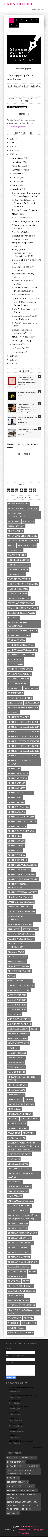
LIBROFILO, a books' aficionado (21, 1441)
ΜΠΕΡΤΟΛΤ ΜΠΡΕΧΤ (18, 1029)
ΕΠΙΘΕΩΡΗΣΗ (14, 688)
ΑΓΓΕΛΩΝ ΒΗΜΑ (16, 508)
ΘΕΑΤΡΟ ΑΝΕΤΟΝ (16, 788)
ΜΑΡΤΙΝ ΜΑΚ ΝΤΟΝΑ (19, 990)
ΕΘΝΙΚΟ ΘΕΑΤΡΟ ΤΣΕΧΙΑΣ (21, 655)
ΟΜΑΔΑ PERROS (16, 1062)
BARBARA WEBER (17, 1276)
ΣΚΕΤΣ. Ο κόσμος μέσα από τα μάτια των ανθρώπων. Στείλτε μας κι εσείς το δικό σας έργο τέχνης (23, 1146)
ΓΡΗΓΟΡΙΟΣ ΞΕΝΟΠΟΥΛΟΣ (21, 603)
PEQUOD (28, 1318)
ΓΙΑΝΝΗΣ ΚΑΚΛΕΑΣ (18, 569)
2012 (12, 363)
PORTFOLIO (13, 1323)
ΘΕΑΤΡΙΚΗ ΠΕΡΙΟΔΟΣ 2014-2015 (23, 731)
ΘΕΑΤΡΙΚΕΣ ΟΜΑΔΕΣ (18, 717)
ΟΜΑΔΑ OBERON (16, 1058)
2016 (12, 150)
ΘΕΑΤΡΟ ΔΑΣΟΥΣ (16, 812)
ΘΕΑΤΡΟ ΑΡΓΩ (15, 797)
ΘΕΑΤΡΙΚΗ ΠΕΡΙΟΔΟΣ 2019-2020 (23, 756)
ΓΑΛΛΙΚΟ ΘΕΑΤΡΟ (17, 555)
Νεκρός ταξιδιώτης (21, 231)
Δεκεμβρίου (17, 158)
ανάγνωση (13, 1435)
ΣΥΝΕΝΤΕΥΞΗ (15, 1182)
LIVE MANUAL (27, 1305)
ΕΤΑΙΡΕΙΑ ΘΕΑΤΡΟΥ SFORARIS (23, 707)
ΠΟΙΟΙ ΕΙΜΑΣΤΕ (16, 1104)
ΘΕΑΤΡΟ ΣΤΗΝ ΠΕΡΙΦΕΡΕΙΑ (21, 874)
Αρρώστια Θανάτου (21, 294)
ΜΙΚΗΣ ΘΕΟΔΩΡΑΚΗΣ (19, 1019)
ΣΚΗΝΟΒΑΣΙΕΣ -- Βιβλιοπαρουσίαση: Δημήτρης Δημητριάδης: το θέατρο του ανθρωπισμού (22, 382)
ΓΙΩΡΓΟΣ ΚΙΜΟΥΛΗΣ (18, 589)
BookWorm (13, 1430)
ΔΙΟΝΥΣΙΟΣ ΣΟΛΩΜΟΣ (19, 635)
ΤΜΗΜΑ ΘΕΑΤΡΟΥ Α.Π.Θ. (20, 1201)
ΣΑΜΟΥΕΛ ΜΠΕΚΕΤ (18, 1128)
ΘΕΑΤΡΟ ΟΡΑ (14, 836)
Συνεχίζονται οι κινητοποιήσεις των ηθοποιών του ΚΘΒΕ (22, 252)
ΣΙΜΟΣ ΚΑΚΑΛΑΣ (16, 1138)
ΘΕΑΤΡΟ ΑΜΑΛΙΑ (16, 783)
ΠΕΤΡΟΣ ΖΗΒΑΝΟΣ (17, 1085)
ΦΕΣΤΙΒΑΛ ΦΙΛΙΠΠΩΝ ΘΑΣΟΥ (23, 1262)
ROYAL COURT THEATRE (20, 1332)
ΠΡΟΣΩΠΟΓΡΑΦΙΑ (30, 1119)
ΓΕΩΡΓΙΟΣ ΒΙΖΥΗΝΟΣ (18, 560)
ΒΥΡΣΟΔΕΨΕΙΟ (15, 550)
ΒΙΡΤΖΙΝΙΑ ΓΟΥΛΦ (27, 545)
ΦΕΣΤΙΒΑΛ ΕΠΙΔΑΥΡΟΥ (19, 1238)
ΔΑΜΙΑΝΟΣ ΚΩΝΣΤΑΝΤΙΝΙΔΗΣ (23, 608)
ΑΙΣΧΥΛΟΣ (32, 508)
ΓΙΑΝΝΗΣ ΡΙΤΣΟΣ (16, 574)
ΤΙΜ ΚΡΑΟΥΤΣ (15, 1196)
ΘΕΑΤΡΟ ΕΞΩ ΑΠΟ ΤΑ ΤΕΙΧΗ (22, 821)
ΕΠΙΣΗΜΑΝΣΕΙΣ (15, 693)
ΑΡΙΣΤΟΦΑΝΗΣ (15, 531)
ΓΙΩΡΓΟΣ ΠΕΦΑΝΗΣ (17, 593)
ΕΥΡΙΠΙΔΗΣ (13, 712)
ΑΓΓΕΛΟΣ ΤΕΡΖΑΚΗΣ (18, 504)
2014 (12, 355)
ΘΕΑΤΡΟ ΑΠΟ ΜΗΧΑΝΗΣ (20, 793)
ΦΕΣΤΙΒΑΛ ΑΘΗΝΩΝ (18, 1223)
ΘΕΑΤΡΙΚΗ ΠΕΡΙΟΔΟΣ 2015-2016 (23, 736)
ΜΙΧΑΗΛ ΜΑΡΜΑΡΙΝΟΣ (19, 1024)
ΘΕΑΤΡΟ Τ (13, 879)
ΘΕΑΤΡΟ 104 (14, 768)
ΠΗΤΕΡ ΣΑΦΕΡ (15, 1099)
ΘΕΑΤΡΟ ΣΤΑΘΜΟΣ (17, 860)
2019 (12, 138)
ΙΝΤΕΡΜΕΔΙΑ (14, 929)
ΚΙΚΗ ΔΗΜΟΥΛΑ (16, 952)
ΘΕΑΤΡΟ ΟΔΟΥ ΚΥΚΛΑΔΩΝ (21, 831)
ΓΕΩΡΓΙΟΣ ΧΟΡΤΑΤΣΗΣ (19, 565)
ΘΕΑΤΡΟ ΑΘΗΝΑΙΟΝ (18, 773)
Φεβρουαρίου (18, 348)
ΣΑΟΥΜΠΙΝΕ (14, 1133)
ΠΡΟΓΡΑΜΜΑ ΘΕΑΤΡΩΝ (20, 1114)
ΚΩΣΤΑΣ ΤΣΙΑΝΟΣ (17, 961)
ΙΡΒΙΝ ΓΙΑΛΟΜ (30, 929)
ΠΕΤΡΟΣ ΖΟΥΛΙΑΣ (16, 1090)
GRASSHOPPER (15, 1295)
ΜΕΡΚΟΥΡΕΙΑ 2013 (17, 995)
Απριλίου (16, 189)
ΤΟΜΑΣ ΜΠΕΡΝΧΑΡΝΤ (19, 1206)
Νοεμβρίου (17, 161)
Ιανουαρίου (17, 351)
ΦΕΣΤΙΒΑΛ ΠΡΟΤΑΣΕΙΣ (19, 1252)
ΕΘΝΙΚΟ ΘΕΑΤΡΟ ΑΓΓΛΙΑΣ (21, 645)
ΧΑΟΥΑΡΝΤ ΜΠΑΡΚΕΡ (19, 1267)
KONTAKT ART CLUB (18, 1300)
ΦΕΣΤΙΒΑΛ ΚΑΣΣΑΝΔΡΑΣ (20, 1243)
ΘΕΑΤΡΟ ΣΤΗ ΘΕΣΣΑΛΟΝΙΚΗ (22, 865)
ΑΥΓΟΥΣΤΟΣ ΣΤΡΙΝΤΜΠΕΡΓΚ (22, 536)
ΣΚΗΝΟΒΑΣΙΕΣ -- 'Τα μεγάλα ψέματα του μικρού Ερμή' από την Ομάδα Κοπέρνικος (26, 408)
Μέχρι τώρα (18, 213)
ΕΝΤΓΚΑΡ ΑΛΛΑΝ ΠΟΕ (19, 674)
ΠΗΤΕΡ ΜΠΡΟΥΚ (16, 1095)
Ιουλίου (15, 177)
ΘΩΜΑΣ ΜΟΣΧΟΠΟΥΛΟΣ (20, 907)
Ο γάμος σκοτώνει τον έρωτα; (26, 298)
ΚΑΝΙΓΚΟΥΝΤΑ (26, 934)
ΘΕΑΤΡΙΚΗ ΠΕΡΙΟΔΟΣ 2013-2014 (23, 727)
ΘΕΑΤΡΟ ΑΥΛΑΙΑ (16, 802)
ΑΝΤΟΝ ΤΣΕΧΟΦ (16, 526)
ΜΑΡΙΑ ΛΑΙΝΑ (26, 985)
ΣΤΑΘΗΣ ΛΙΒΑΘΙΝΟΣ (18, 1164)
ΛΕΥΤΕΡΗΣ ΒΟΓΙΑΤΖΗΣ (19, 971)
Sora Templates (21, 1530)
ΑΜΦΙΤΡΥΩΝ (14, 521)
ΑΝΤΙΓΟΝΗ (28, 521)
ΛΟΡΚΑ (11, 976)
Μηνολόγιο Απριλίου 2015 (24, 336)
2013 (12, 359)
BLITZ (26, 1281)
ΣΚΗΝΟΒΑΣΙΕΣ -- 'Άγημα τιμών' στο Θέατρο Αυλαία (27, 431)
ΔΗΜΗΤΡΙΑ (13, 618)
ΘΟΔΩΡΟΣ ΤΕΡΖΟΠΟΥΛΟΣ (21, 902)
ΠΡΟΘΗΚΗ (13, 1119)
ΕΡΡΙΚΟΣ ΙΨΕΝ (32, 703)
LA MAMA (13, 1305)
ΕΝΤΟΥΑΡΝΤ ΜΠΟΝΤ (18, 683)
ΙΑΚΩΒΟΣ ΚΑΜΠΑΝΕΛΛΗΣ (21, 911)
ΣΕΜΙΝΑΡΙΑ (29, 1133)
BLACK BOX (14, 1281)
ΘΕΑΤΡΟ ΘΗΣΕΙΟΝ (17, 826)
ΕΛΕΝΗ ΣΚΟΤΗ (15, 664)
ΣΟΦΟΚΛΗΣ (14, 1159)
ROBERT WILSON (16, 1328)
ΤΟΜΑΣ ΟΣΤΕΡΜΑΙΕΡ (18, 1210)
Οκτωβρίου (17, 165)
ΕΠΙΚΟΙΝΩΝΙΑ (31, 688)
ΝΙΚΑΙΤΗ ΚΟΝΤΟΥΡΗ (18, 1033)
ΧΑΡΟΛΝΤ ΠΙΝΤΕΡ (17, 1271)
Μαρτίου (16, 344)
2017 (12, 146)
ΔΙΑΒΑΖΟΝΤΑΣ (14, 1401)
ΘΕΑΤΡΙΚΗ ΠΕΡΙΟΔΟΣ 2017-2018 (23, 746)
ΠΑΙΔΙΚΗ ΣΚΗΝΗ (16, 1072)
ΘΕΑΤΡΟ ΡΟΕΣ (15, 850)
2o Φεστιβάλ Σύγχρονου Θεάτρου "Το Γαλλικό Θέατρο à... (23, 203)
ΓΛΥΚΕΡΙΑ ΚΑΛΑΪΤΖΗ (19, 598)
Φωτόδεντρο (13, 1412)
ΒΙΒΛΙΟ (11, 545)
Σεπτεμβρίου (18, 169)
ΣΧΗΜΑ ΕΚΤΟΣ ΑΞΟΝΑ (19, 1186)
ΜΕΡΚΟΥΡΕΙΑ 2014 (17, 1000)
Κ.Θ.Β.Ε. (12, 934)
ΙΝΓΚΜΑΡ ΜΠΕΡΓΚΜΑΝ (20, 924)
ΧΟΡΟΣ (32, 1271)
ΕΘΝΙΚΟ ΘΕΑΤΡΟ (16, 640)
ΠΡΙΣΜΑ (30, 1104)
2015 (12, 154)
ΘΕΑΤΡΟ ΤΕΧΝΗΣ (29, 879)
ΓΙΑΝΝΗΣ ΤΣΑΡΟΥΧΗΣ (19, 579)
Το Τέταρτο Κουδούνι (16, 1424)
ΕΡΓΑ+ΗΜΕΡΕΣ (15, 703)
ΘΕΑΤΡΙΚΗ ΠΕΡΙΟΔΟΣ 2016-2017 (23, 741)
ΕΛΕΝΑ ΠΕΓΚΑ (15, 659)
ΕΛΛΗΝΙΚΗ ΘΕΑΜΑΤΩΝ (20, 669)
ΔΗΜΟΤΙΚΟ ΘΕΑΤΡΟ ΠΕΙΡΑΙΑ (22, 630)
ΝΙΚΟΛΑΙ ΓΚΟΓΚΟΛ (17, 1038)
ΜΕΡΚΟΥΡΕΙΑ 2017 (17, 1009)
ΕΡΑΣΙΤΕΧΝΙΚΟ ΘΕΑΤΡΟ (20, 698)
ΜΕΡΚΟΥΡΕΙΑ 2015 (17, 1005)
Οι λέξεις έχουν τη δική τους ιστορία (22, 1395)
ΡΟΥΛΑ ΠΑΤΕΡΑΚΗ (17, 1123)
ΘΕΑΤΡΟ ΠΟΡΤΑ (16, 845)
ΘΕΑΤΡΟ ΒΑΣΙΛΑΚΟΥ (18, 807)
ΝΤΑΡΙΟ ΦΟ (13, 1048)
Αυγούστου (17, 173)
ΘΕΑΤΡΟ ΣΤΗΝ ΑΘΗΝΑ (19, 870)
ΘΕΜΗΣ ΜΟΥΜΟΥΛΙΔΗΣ (20, 897)
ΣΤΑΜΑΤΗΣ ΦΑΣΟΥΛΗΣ (19, 1169)
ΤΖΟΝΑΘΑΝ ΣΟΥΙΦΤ (18, 1191)
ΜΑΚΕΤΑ (12, 985)
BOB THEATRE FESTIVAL (20, 1286)
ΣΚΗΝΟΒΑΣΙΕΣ (18, 3)
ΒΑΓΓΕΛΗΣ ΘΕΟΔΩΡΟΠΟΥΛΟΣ (23, 541)
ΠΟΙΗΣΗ (29, 1099)
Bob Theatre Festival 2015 (23, 217)
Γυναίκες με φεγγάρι (22, 340)
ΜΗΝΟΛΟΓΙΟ (14, 1014)
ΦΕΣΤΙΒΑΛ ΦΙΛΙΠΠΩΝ (19, 1257)
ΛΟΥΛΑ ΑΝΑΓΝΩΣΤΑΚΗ (20, 981)
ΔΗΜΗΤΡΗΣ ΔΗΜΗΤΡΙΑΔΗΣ (21, 613)
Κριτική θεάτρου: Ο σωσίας (25, 210)
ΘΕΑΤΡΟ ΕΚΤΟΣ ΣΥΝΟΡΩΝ (21, 817)
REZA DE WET (29, 1323)
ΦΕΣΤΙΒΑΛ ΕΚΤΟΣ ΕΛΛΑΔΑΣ (22, 1233)
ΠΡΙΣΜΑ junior (14, 1109)
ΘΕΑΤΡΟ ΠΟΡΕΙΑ (16, 841)
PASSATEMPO (14, 1318)
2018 (12, 142)
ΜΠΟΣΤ (35, 1029)
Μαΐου (15, 185)
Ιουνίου (15, 181)
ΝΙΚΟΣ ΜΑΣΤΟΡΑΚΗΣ (18, 1043)
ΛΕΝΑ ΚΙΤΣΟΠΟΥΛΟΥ (18, 966)
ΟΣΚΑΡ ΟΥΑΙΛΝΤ (16, 1067)
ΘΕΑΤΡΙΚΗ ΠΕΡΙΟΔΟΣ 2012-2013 (23, 722)
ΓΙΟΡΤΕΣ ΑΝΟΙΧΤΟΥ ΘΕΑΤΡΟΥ (23, 584)
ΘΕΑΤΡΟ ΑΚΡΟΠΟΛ (17, 778)
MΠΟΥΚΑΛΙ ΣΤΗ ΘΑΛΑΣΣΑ (19, 1407)
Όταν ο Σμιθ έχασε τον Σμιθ (25, 221)
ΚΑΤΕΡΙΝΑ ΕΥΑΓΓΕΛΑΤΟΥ (21, 939)
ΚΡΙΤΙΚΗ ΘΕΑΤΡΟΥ (17, 956)
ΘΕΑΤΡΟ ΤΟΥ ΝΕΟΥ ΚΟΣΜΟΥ (22, 892)
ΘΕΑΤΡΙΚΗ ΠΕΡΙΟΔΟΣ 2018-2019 (23, 751)
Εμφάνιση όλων (37, 1447)
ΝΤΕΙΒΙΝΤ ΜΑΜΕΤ (17, 1053)
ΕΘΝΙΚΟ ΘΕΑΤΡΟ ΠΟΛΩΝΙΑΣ (22, 650)
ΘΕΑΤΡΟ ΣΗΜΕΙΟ (16, 855)
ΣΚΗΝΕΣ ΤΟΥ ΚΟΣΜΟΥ (19, 1154)
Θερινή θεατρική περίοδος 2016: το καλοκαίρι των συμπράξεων (28, 419)
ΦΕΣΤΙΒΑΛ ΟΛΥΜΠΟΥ (19, 1247)
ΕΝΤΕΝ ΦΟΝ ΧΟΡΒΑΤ (18, 679)
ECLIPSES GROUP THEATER (21, 1291)
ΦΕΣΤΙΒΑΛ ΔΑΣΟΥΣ (17, 1228)
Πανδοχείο (13, 1418)
